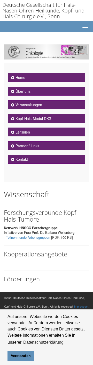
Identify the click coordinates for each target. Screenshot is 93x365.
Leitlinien (23, 132)
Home (20, 77)
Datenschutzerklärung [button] (43, 342)
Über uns (23, 91)
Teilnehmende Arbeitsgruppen (28, 237)
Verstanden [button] (21, 356)
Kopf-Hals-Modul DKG (33, 118)
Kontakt (22, 159)
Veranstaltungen (29, 104)
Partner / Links (27, 145)
